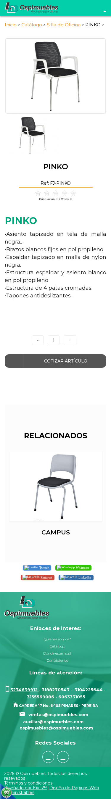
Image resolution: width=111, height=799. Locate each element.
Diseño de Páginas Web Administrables (51, 790)
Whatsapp (82, 567)
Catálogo (57, 646)
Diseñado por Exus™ (25, 787)
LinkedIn (84, 577)
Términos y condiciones (28, 783)
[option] (55, 76)
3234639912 (24, 689)
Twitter (43, 567)
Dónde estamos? (57, 653)
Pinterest (46, 577)
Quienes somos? (57, 639)
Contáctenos (57, 660)
